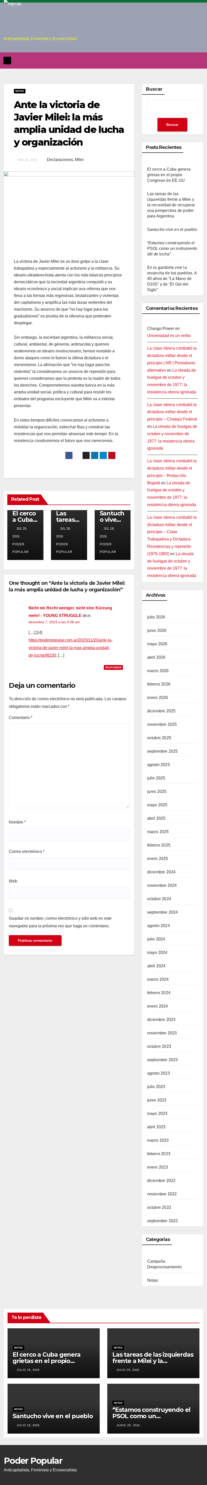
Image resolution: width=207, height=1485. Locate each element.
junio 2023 (157, 1100)
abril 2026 (156, 657)
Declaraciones (60, 159)
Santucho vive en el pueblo (172, 229)
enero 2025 (157, 858)
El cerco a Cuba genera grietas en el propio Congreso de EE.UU (169, 175)
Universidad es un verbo (169, 335)
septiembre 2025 (162, 751)
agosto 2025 (158, 764)
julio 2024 (156, 939)
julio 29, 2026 (28, 1369)
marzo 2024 (158, 979)
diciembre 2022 (161, 1180)
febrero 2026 (158, 684)
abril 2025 (156, 818)
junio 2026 (157, 630)
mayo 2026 (157, 644)
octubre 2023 (159, 1046)
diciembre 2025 (161, 711)
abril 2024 (156, 966)
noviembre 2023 (162, 1033)
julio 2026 (156, 617)
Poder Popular (20, 548)
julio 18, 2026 (28, 1425)
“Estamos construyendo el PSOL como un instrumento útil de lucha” (172, 248)
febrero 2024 (158, 993)
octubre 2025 (159, 738)
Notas (19, 91)
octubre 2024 (159, 899)
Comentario (20, 717)
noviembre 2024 (162, 885)
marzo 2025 (158, 832)
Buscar (154, 89)
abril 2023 (156, 1127)
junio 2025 (157, 791)
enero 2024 (157, 1006)
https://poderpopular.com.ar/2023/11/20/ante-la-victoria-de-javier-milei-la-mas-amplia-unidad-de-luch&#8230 (71, 647)
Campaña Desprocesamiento (164, 1264)
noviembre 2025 (162, 724)
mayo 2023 (157, 1113)
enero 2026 (157, 697)
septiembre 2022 (162, 1221)
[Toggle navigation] (105, 60)
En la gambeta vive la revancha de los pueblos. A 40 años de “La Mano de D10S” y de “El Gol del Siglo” (172, 278)
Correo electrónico (26, 851)
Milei (79, 159)
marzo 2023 (158, 1140)
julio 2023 (156, 1087)
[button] (199, 60)
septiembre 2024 (162, 912)
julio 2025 (156, 778)
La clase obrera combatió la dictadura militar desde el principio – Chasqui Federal (172, 412)
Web (13, 881)
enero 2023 (157, 1167)
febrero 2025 (158, 845)
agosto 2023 (158, 1073)
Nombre (17, 822)
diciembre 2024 (161, 872)
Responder (113, 667)
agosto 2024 (158, 926)
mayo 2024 (157, 952)
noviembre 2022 (162, 1194)
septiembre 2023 (162, 1060)
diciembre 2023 (161, 1019)
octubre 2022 (159, 1207)
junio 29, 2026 (128, 1425)
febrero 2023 (158, 1154)
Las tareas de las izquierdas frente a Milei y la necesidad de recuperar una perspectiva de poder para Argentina (171, 205)
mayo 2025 (157, 805)
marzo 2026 (158, 671)
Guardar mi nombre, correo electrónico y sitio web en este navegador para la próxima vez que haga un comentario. (60, 922)
